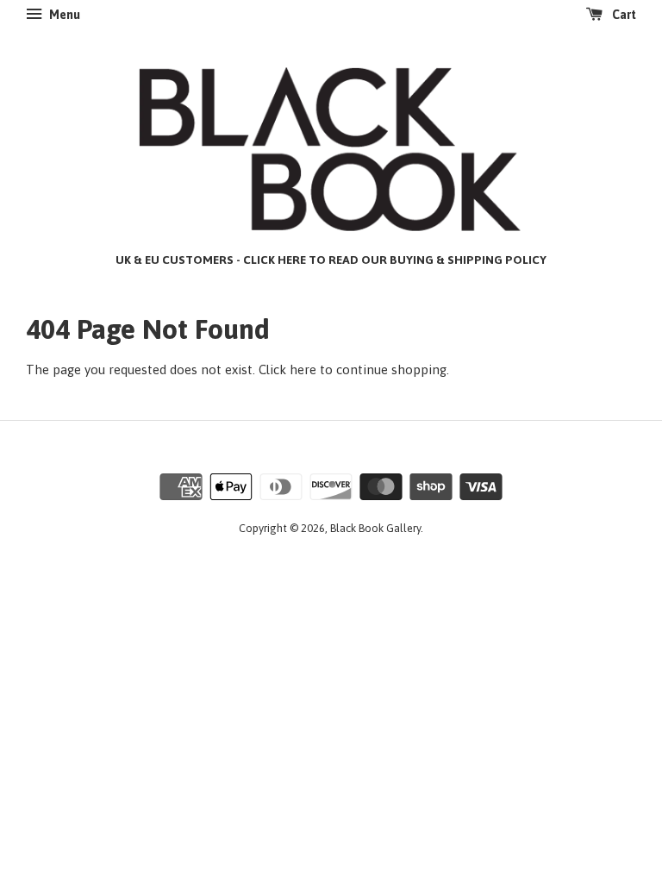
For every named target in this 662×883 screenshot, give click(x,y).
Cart (622, 15)
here (303, 369)
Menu (63, 15)
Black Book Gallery (375, 528)
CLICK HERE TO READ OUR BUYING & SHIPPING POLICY (394, 259)
